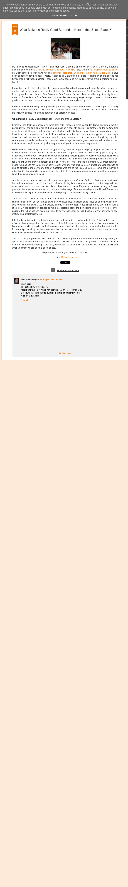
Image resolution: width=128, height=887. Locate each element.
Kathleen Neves (69, 257)
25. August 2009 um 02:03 (52, 279)
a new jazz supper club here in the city (55, 69)
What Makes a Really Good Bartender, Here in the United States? (65, 29)
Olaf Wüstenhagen (30, 279)
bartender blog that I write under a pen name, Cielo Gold (82, 72)
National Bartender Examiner (104, 69)
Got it (73, 15)
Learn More (59, 15)
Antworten (25, 299)
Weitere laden (65, 352)
